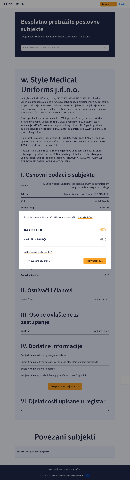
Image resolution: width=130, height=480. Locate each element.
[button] (41, 230)
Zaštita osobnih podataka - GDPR (38, 252)
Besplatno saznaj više (63, 386)
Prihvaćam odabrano (38, 261)
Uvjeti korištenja (55, 469)
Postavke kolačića (72, 469)
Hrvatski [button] (122, 4)
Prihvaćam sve (95, 261)
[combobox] (65, 48)
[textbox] (65, 48)
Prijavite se (107, 4)
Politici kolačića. (85, 217)
